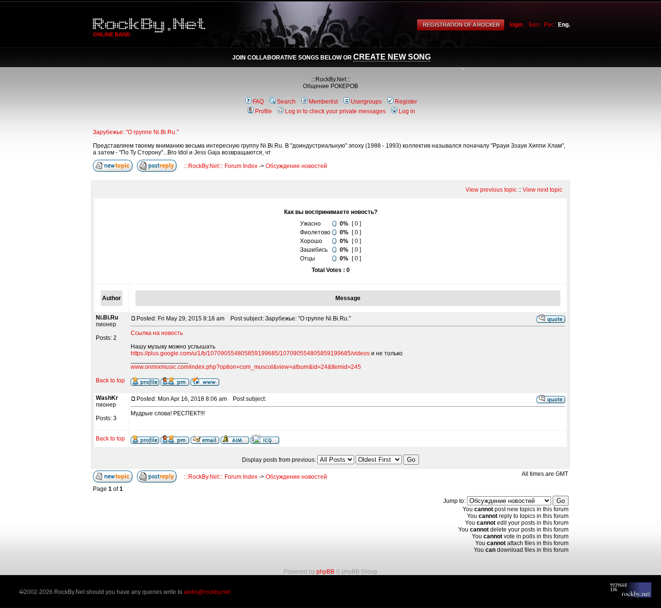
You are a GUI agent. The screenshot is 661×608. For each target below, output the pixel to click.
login (516, 24)
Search (286, 101)
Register (406, 101)
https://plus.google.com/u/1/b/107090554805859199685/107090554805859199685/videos (250, 353)
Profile (263, 111)
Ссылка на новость (157, 333)
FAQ (258, 101)
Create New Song (392, 57)
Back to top (110, 380)
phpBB (325, 571)
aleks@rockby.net (207, 592)
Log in (407, 111)
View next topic (542, 189)
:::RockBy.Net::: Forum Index (220, 166)
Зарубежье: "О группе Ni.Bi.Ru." (136, 132)
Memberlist (323, 101)
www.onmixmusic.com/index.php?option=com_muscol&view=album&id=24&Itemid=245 (246, 367)
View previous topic (491, 189)
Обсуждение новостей (296, 166)
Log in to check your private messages (335, 111)
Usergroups (366, 101)
